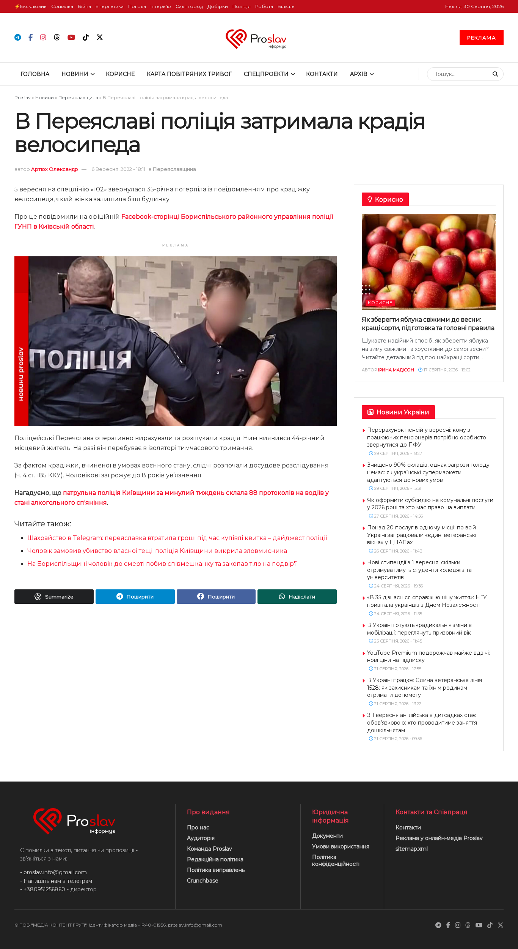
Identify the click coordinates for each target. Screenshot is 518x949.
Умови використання (340, 846)
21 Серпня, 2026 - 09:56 (397, 738)
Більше (286, 6)
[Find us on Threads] (57, 37)
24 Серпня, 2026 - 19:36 (398, 586)
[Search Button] (496, 74)
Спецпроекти (266, 74)
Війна (84, 6)
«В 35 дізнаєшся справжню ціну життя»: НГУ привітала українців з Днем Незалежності (427, 601)
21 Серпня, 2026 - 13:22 (397, 703)
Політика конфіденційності (335, 860)
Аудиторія (201, 838)
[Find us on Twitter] (99, 37)
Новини (74, 74)
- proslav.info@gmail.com (53, 872)
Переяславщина (78, 97)
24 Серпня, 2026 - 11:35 (397, 613)
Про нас (198, 827)
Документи (327, 835)
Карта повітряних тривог (189, 74)
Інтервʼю (161, 6)
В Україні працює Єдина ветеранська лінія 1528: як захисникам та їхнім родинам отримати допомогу (424, 687)
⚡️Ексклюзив (30, 6)
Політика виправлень (216, 870)
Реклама (481, 38)
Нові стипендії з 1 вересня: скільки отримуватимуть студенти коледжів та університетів (419, 570)
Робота (264, 6)
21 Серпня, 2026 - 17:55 (397, 668)
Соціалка (62, 6)
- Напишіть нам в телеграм (56, 881)
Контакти (322, 74)
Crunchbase (202, 880)
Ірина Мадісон (396, 370)
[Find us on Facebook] (30, 37)
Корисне (120, 74)
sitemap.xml (412, 848)
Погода (137, 6)
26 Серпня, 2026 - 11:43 (397, 551)
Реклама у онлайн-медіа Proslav (439, 838)
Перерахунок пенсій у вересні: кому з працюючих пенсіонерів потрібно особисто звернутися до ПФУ (426, 437)
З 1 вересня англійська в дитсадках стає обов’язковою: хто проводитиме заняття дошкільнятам (422, 722)
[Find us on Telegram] (17, 37)
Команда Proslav (209, 848)
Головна (34, 74)
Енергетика (110, 6)
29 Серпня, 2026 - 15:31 (397, 488)
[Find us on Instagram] (43, 37)
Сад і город (189, 6)
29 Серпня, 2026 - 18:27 (397, 453)
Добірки (217, 6)
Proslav (22, 97)
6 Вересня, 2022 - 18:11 (118, 169)
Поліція (241, 6)
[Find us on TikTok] (86, 37)
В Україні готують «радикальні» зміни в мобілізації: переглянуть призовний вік (419, 629)
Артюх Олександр (54, 169)
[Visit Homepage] (259, 37)
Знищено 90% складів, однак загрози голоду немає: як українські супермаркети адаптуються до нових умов (428, 472)
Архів (358, 74)
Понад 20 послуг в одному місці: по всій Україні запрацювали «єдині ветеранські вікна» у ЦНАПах (421, 535)
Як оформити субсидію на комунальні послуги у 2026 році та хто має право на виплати (430, 504)
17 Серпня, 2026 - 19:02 (446, 370)
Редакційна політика (215, 859)
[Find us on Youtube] (71, 37)
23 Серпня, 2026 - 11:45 (397, 641)
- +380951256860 (42, 889)
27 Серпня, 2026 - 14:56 (398, 516)
